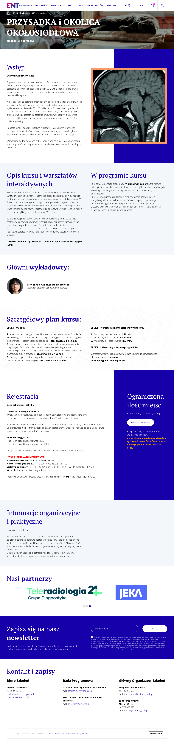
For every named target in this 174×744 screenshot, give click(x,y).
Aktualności (40, 5)
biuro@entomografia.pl (23, 694)
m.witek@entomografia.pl (136, 710)
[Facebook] (126, 5)
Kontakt (111, 5)
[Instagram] (129, 5)
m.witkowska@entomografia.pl (138, 694)
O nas (80, 5)
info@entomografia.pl (22, 697)
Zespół (69, 5)
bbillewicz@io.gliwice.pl (78, 703)
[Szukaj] (162, 5)
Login (141, 5)
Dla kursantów (95, 5)
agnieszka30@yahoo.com (80, 690)
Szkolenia (56, 5)
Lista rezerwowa (140, 422)
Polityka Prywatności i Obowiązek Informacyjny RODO (68, 733)
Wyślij (155, 628)
